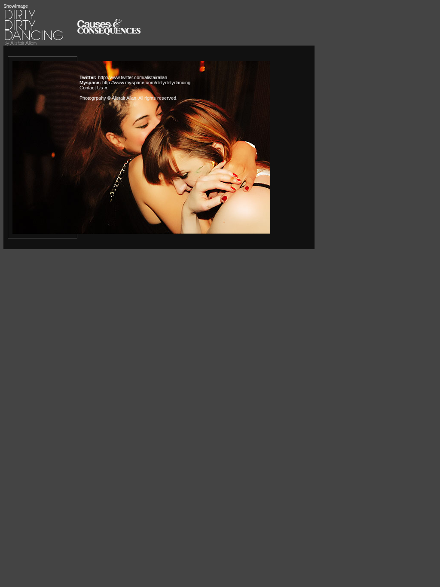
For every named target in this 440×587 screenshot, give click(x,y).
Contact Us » (93, 87)
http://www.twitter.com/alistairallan (132, 77)
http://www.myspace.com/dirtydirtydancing (146, 82)
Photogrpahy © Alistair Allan (107, 98)
